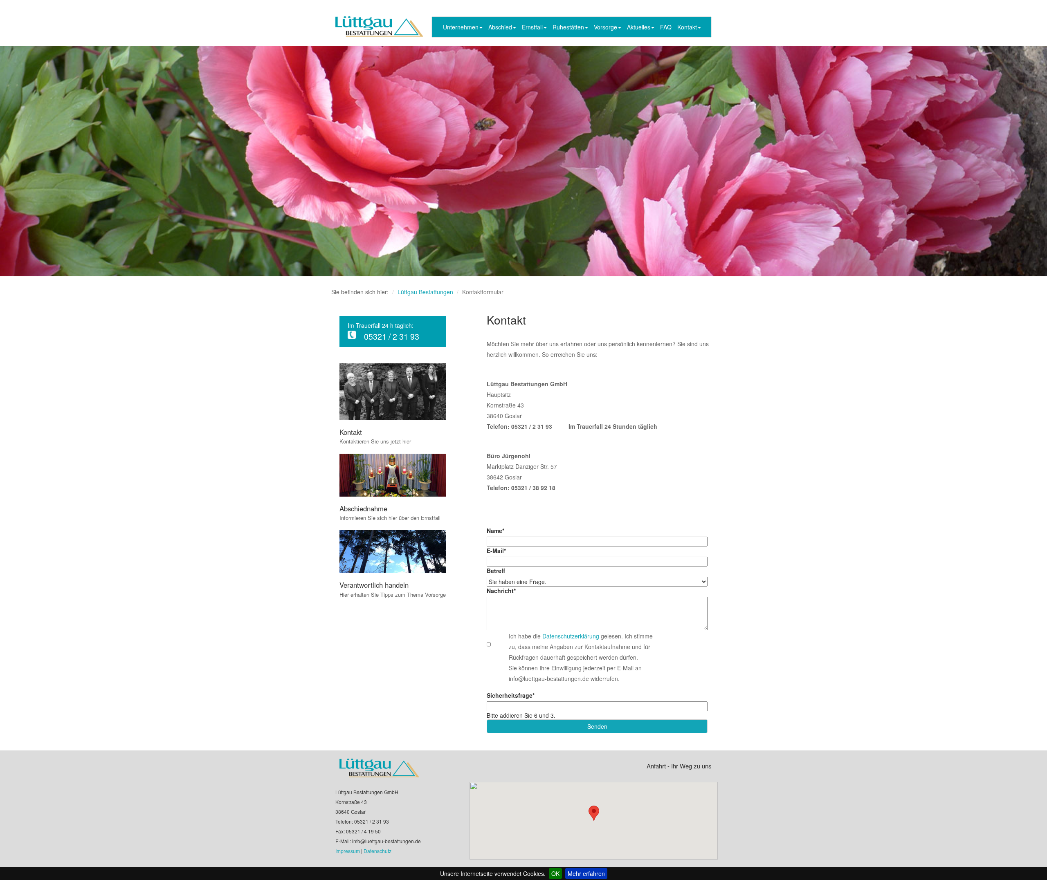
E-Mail (496, 550)
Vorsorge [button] (605, 27)
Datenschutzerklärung (571, 636)
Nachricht (501, 591)
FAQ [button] (666, 27)
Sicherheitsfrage (511, 695)
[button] (594, 813)
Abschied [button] (500, 27)
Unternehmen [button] (461, 27)
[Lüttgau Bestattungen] (379, 26)
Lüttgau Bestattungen (425, 292)
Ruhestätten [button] (568, 27)
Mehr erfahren (586, 873)
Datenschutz (377, 850)
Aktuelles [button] (638, 27)
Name (495, 530)
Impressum (347, 850)
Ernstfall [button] (532, 27)
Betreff (496, 571)
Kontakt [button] (687, 27)
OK (555, 873)
